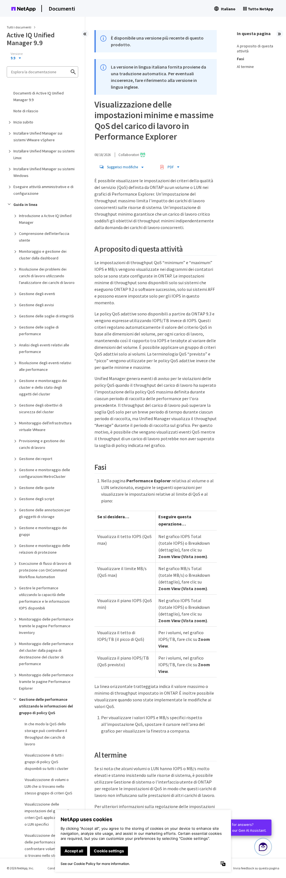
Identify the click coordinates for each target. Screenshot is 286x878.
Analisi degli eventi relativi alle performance (44, 348)
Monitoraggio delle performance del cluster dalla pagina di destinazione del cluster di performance (46, 653)
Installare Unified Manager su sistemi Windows (44, 172)
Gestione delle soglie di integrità (46, 315)
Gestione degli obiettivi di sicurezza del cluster (40, 408)
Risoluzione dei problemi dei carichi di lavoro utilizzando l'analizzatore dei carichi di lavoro (47, 276)
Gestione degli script (36, 498)
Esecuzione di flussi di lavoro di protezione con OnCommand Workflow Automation (45, 570)
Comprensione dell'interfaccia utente (44, 237)
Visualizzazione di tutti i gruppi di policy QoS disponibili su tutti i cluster (46, 762)
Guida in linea (25, 204)
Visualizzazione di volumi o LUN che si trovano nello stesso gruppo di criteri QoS (48, 786)
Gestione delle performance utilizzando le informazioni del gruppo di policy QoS (46, 706)
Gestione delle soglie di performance (39, 330)
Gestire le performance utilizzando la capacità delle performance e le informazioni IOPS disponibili (44, 598)
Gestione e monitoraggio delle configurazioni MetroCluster (44, 473)
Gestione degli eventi (37, 293)
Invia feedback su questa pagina (256, 868)
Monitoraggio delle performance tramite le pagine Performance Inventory (46, 626)
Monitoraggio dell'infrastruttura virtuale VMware (45, 426)
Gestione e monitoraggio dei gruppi (43, 531)
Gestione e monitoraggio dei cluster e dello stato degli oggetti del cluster (43, 387)
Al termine (245, 66)
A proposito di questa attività (255, 48)
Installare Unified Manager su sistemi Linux (44, 154)
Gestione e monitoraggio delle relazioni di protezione (44, 549)
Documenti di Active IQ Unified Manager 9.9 (38, 96)
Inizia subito (23, 122)
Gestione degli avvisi (36, 304)
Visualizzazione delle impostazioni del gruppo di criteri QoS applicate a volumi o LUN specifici (49, 814)
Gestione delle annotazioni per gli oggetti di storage (44, 513)
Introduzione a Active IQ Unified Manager (45, 219)
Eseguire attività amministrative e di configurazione (43, 190)
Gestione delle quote (36, 487)
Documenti (62, 8)
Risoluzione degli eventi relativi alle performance (45, 366)
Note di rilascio (25, 110)
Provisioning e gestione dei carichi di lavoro (42, 444)
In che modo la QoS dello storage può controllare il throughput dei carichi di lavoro (46, 733)
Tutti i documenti (19, 27)
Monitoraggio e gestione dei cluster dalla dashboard (42, 255)
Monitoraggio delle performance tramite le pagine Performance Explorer (46, 681)
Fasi (240, 58)
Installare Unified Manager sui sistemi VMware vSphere (37, 136)
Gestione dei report (35, 458)
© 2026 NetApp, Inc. (20, 868)
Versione (17, 53)
